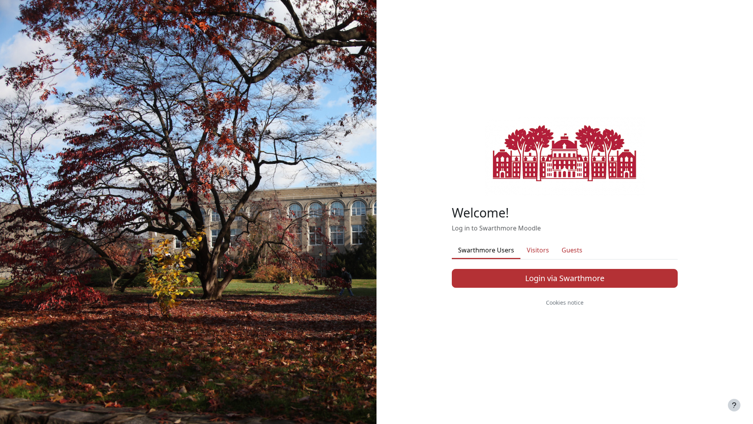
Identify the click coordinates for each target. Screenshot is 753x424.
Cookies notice (565, 302)
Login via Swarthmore (564, 278)
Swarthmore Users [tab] (486, 250)
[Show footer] (734, 405)
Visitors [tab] (538, 250)
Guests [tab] (572, 250)
